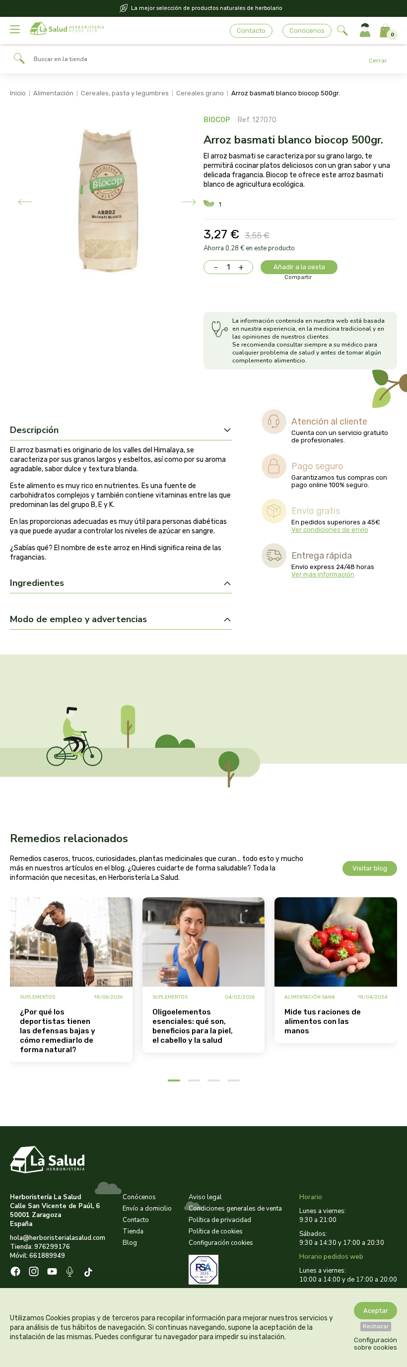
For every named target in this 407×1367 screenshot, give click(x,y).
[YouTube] (52, 1272)
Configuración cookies (221, 1242)
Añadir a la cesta (299, 267)
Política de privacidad (220, 1220)
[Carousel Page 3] (213, 1080)
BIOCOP (217, 120)
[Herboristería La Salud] (67, 30)
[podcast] (70, 1273)
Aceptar (375, 1310)
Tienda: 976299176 (40, 1246)
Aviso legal (205, 1197)
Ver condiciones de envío (329, 529)
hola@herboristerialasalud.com (57, 1237)
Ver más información (322, 574)
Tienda (133, 1231)
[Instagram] (33, 1272)
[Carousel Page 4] (233, 1080)
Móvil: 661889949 (37, 1255)
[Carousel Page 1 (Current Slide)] (174, 1080)
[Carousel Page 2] (194, 1080)
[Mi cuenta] (365, 30)
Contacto (251, 30)
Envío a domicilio (147, 1208)
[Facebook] (15, 1272)
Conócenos (307, 30)
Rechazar (376, 1326)
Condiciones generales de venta (235, 1208)
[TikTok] (89, 1273)
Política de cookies (216, 1231)
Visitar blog (369, 868)
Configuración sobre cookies (375, 1343)
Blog (130, 1242)
